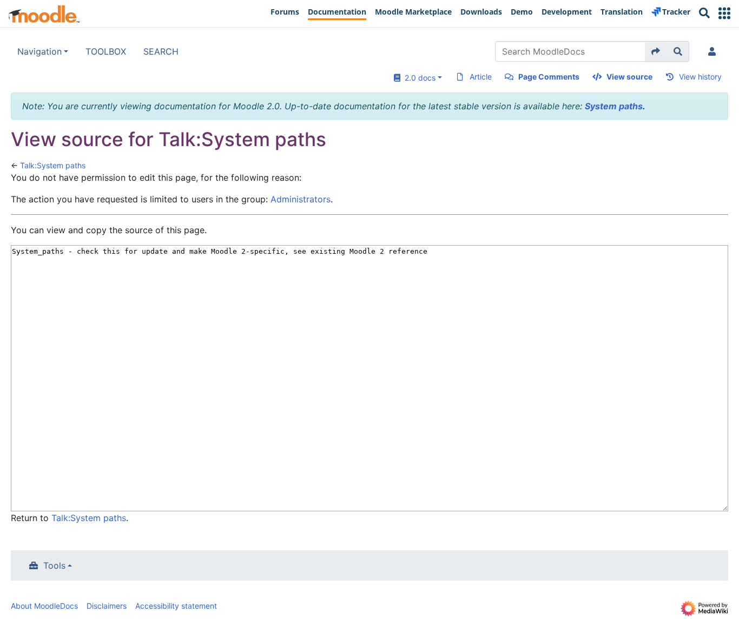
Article (481, 76)
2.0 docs (418, 77)
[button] (724, 13)
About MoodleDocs (44, 605)
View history (700, 76)
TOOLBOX (105, 51)
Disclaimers (107, 605)
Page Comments (548, 76)
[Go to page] (656, 51)
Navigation (39, 51)
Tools (54, 565)
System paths (614, 106)
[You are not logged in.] (714, 51)
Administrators (300, 199)
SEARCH (161, 51)
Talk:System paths (52, 165)
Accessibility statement (176, 605)
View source (629, 76)
